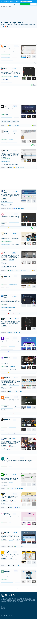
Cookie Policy (3, 609)
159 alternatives (23, 270)
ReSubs (10, 351)
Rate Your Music (17, 433)
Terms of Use (3, 607)
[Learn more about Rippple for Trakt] (2, 357)
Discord (28, 602)
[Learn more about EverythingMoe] (2, 319)
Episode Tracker (13, 366)
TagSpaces (16, 145)
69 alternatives (21, 167)
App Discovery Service (4, 202)
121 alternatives (19, 391)
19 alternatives (22, 145)
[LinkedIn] (11, 615)
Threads (11, 603)
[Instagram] (9, 615)
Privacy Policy (3, 608)
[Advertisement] (18, 14)
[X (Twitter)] (2, 615)
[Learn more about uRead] (2, 233)
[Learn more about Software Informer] (2, 191)
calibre (10, 247)
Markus (10, 599)
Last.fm (10, 313)
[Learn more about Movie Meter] (2, 439)
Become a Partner (3, 611)
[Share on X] (3, 26)
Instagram (15, 603)
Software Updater (10, 202)
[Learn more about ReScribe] (2, 338)
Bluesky (9, 603)
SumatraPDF (15, 247)
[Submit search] (20, 1)
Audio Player (3, 57)
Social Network (10, 582)
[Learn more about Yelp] (2, 253)
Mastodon (5, 603)
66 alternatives (22, 247)
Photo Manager (16, 76)
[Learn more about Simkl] (2, 106)
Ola (7, 599)
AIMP (16, 167)
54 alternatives (16, 351)
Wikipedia (10, 546)
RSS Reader (10, 482)
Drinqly (10, 565)
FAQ (1, 606)
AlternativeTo (11, 332)
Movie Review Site (9, 117)
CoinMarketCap (18, 507)
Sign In (33, 1)
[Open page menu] (36, 1)
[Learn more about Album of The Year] (2, 419)
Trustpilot (16, 270)
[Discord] (1, 615)
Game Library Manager (5, 582)
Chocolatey (10, 208)
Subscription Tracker (12, 346)
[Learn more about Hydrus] (2, 131)
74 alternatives (21, 208)
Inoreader (14, 488)
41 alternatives (20, 372)
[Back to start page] (1, 1)
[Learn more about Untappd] (2, 552)
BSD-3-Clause (9, 76)
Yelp (15, 413)
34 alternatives (22, 546)
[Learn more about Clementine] (2, 46)
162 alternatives (22, 227)
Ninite (16, 208)
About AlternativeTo (4, 610)
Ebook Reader (3, 244)
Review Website (11, 260)
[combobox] (26, 1)
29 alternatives (22, 313)
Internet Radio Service (12, 307)
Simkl (14, 391)
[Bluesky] (6, 615)
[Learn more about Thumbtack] (2, 397)
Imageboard (11, 139)
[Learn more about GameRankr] (2, 571)
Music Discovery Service (5, 307)
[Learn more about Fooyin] (2, 151)
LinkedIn (19, 603)
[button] (28, 49)
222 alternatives (20, 125)
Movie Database (4, 117)
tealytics (15, 565)
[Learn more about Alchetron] (2, 533)
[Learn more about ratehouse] (2, 214)
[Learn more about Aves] (2, 68)
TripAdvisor (11, 270)
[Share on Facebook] (1, 26)
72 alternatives (20, 488)
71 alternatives (25, 507)
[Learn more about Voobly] (2, 458)
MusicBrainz (16, 313)
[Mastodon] (4, 615)
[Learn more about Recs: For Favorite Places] (2, 513)
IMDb (10, 125)
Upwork (10, 413)
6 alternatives (21, 565)
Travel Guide (15, 284)
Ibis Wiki (16, 546)
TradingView (11, 507)
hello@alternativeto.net (20, 602)
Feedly (10, 488)
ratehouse (10, 433)
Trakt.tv (15, 125)
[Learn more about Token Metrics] (2, 494)
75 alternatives (20, 413)
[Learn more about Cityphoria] (2, 276)
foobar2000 (10, 167)
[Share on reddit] (6, 26)
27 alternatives (17, 332)
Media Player (7, 57)
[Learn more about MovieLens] (2, 378)
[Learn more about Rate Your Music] (2, 296)
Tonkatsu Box (16, 227)
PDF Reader (7, 244)
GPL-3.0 (8, 54)
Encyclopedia (11, 540)
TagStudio (10, 145)
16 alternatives (24, 433)
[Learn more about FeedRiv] (2, 474)
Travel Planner (11, 284)
